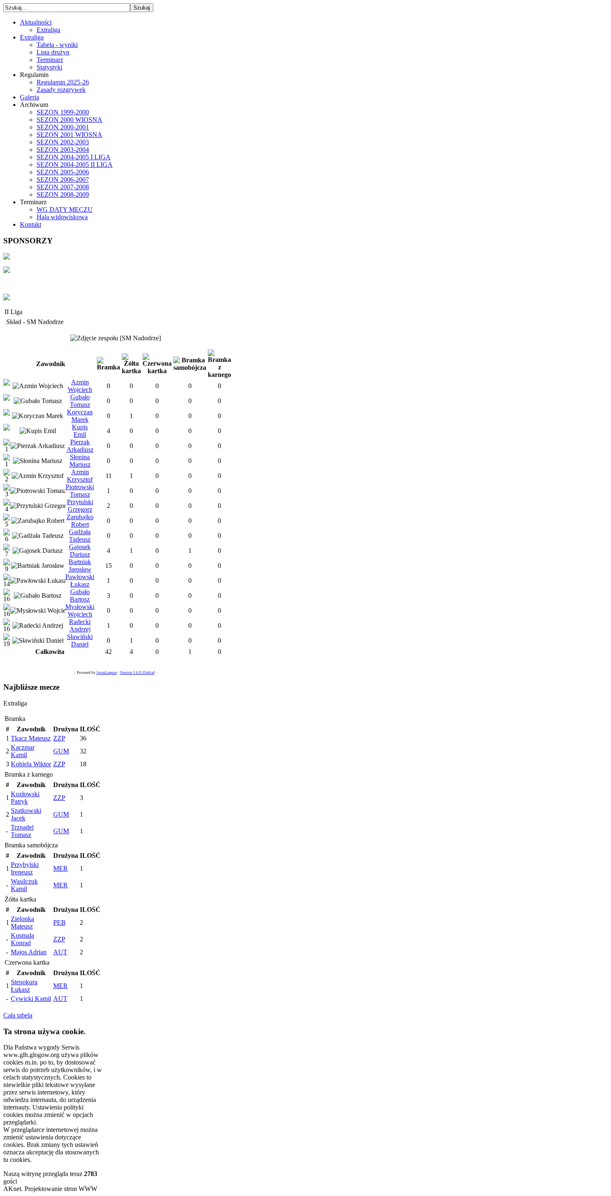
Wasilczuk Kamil (24, 885)
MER (60, 868)
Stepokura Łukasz (24, 985)
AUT (60, 952)
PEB (59, 922)
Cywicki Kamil (31, 998)
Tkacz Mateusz (31, 738)
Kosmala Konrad (22, 939)
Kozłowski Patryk (25, 797)
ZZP (59, 738)
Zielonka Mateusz (22, 922)
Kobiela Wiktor (31, 764)
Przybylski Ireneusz (25, 868)
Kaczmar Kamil (22, 751)
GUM (61, 751)
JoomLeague (106, 673)
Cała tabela (17, 1015)
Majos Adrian (29, 952)
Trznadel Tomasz (22, 831)
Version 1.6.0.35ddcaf (137, 673)
